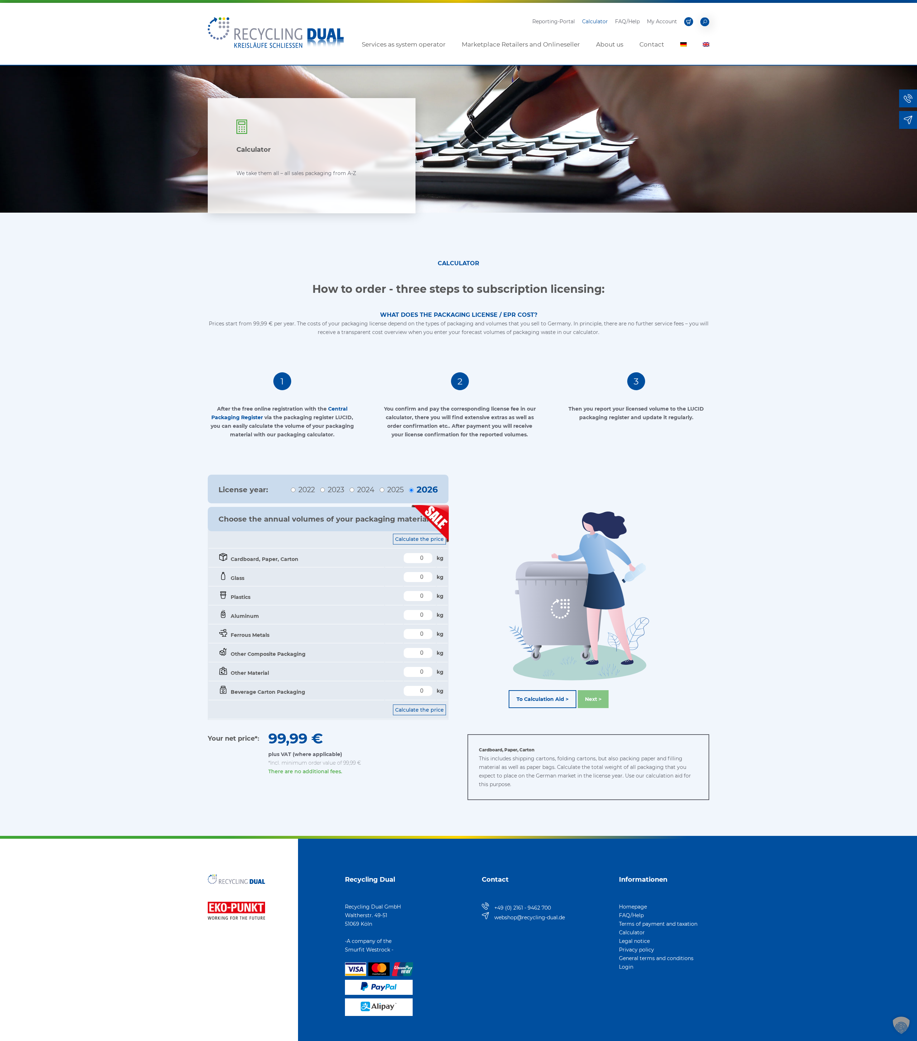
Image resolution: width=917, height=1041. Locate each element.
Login (626, 967)
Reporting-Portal (553, 21)
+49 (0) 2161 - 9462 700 (522, 908)
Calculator (595, 21)
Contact (651, 44)
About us (609, 44)
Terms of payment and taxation (658, 924)
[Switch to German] (683, 44)
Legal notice (634, 941)
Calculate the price (419, 710)
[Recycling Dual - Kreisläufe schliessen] (276, 61)
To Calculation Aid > (542, 699)
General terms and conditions (656, 958)
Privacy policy (636, 949)
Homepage (633, 907)
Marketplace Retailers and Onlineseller (521, 44)
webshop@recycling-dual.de (529, 917)
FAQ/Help (627, 21)
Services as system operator (404, 44)
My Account (662, 21)
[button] (901, 1025)
